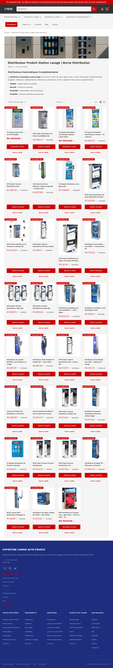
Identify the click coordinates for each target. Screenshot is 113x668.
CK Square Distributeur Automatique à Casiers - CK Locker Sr (95, 134)
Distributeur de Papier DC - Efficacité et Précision (94, 464)
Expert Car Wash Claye (10, 578)
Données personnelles (23, 664)
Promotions (11, 24)
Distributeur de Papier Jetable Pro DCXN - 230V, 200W (43, 514)
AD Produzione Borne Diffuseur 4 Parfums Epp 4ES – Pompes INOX (43, 186)
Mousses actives (75, 623)
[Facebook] (5, 568)
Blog (46, 24)
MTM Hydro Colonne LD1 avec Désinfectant (43, 464)
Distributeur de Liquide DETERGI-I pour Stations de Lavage (16, 362)
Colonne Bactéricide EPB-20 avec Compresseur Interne (43, 412)
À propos (38, 24)
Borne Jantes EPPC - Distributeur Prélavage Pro (16, 514)
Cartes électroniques (54, 639)
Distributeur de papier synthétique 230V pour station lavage (93, 413)
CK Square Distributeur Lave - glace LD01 (69, 185)
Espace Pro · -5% (9, 589)
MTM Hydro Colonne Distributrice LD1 (66, 464)
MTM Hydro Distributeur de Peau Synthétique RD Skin (94, 196)
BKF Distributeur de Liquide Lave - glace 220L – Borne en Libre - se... (69, 515)
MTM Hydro (96, 627)
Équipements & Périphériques (77, 17)
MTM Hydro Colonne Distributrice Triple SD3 (15, 307)
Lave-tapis (28, 627)
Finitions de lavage (31, 639)
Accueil (6, 32)
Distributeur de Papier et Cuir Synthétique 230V (95, 309)
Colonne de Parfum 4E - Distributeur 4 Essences (15, 412)
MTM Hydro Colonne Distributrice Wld (14, 185)
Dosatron (95, 619)
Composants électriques (11, 627)
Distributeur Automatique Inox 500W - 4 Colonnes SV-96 (95, 246)
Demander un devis (17, 146)
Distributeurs (29, 635)
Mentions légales (8, 664)
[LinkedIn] (15, 568)
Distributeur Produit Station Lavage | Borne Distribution (29, 32)
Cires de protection (76, 627)
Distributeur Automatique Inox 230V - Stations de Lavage (94, 362)
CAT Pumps (96, 623)
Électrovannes (8, 623)
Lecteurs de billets (53, 627)
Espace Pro (26, 24)
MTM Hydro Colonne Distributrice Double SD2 (41, 307)
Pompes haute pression (11, 619)
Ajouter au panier (44, 146)
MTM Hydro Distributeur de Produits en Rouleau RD (16, 245)
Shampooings (74, 619)
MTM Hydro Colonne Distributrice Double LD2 (67, 413)
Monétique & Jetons (52, 17)
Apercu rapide (17, 152)
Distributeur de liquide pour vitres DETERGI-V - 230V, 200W (68, 310)
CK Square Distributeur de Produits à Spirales (16, 464)
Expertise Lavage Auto (11, 574)
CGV (4, 601)
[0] (106, 9)
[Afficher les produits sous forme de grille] (101, 102)
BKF (93, 631)
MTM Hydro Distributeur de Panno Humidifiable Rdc (42, 135)
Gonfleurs (28, 623)
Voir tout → (6, 643)
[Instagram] (10, 568)
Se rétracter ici (8, 604)
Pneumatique (7, 631)
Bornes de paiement (54, 635)
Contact (55, 24)
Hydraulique (7, 635)
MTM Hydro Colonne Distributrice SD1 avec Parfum (43, 245)
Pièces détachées (11, 17)
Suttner (94, 639)
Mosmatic (95, 635)
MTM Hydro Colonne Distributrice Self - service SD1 (68, 362)
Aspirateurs (29, 619)
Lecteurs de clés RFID (55, 631)
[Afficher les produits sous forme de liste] (104, 102)
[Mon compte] (102, 9)
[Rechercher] (94, 9)
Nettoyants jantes (75, 639)
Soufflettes (29, 631)
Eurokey (94, 643)
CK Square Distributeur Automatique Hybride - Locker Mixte (67, 134)
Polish (71, 631)
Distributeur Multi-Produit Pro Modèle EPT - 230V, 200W (43, 361)
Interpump (95, 647)
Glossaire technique (9, 593)
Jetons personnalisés (54, 623)
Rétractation (42, 664)
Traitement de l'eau (9, 639)
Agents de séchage (76, 635)
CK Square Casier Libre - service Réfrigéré (15, 133)
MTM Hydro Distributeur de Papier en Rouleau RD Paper (68, 259)
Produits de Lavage (31, 17)
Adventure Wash (8, 582)
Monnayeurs (51, 619)
